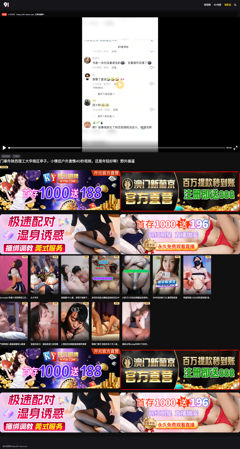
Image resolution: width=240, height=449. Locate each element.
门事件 (16, 156)
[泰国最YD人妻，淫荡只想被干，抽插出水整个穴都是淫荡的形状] (75, 275)
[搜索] (235, 4)
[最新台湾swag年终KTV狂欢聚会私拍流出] (136, 321)
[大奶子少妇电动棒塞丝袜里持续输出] (136, 275)
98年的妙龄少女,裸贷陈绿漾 (165, 297)
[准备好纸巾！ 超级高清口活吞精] (44, 321)
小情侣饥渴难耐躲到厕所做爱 (73, 344)
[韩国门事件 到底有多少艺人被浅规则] (105, 321)
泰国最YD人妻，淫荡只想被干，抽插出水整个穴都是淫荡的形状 (75, 297)
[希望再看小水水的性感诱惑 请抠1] (197, 275)
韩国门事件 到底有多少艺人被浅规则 (105, 344)
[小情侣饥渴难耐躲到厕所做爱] (75, 321)
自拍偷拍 (6, 156)
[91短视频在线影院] (6, 5)
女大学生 (34, 297)
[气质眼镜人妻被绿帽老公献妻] (14, 321)
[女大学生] (44, 275)
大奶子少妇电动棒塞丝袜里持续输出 (136, 297)
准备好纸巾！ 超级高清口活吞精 (44, 344)
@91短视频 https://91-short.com (15, 446)
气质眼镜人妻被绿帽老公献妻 (12, 344)
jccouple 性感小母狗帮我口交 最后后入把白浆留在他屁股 (14, 297)
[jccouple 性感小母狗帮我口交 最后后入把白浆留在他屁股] (14, 275)
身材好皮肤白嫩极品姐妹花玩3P (105, 297)
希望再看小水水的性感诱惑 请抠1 (197, 297)
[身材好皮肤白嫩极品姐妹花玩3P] (105, 275)
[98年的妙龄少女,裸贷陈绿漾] (167, 275)
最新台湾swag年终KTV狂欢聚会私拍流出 (136, 344)
